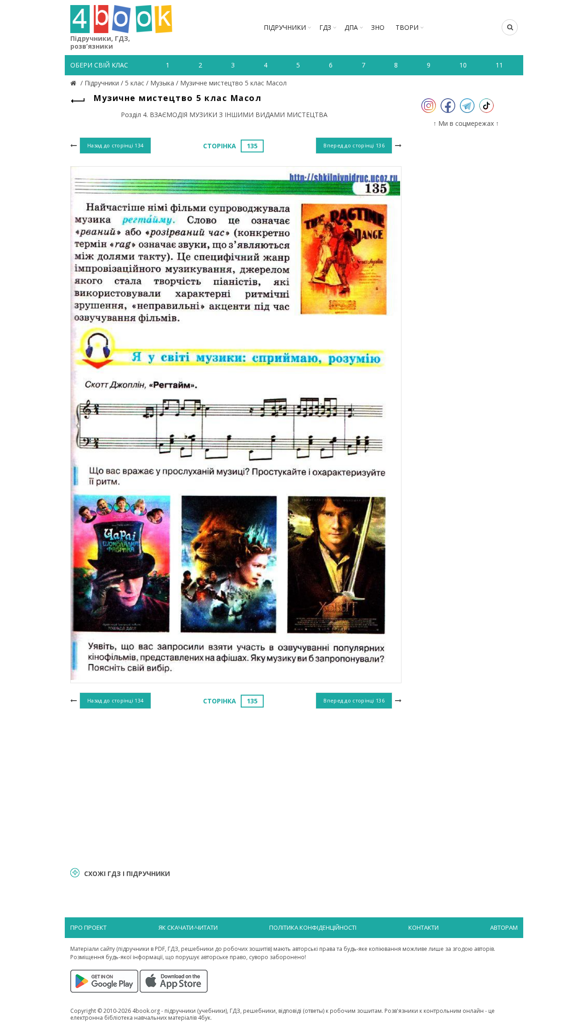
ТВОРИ (407, 27)
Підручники (285, 27)
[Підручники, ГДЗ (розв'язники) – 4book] (74, 83)
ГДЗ (325, 27)
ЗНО (377, 27)
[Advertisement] (235, 786)
